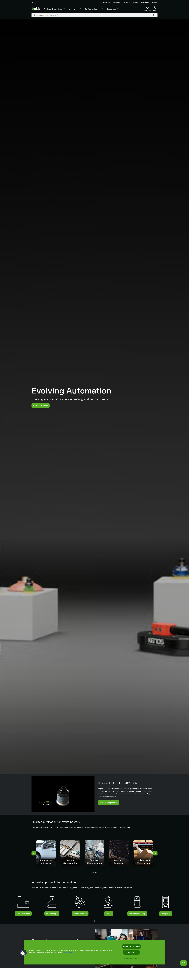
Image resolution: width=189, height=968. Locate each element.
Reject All (131, 952)
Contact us (126, 2)
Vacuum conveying (137, 913)
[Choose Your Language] (33, 2)
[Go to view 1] (93, 872)
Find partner (145, 2)
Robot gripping (80, 913)
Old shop (155, 2)
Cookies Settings (131, 958)
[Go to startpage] (36, 9)
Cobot (108, 913)
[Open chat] (183, 963)
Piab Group (116, 2)
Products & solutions (53, 9)
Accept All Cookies (131, 946)
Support (135, 2)
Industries (73, 9)
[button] (23, 952)
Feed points (165, 914)
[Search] (154, 15)
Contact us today (40, 405)
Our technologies (92, 9)
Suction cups (51, 913)
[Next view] (155, 853)
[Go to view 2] (95, 872)
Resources (111, 9)
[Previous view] (34, 853)
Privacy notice (68, 953)
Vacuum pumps (23, 913)
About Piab (106, 2)
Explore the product (108, 802)
